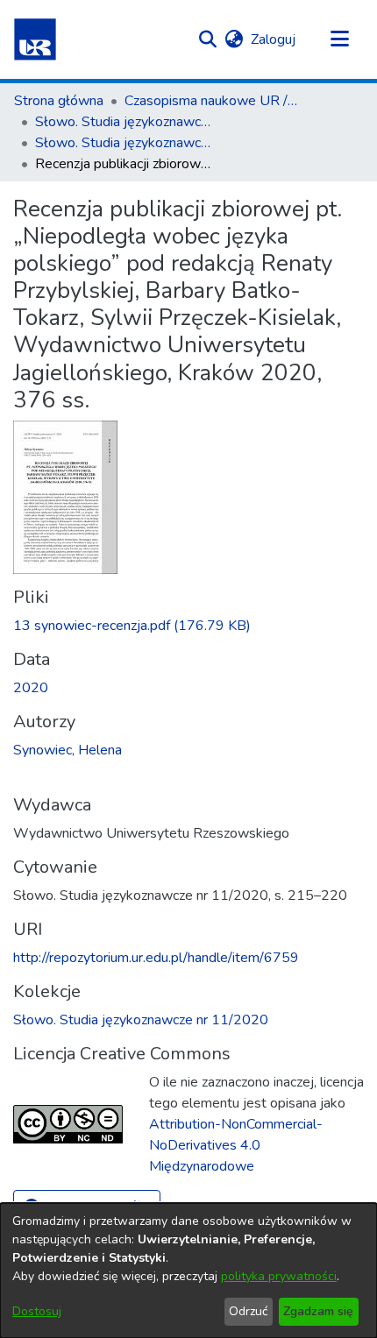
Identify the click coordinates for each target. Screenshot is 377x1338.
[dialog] (188, 1270)
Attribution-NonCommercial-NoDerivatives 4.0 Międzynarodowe (236, 1145)
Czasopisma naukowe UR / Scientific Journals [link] (212, 100)
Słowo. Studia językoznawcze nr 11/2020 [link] (122, 142)
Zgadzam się (318, 1311)
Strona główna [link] (58, 100)
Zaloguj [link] (274, 39)
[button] (35, 39)
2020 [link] (30, 687)
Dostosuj (36, 1311)
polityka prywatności (279, 1276)
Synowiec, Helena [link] (67, 750)
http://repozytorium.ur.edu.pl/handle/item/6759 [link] (156, 957)
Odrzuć (248, 1311)
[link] (132, 625)
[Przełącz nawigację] (339, 39)
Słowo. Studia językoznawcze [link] (122, 121)
